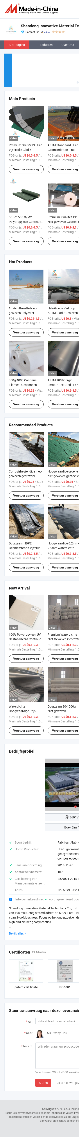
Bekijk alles (16, 933)
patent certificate (26, 987)
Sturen (43, 1083)
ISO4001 (65, 987)
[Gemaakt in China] (32, 8)
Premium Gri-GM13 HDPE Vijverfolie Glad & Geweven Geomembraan (26, 149)
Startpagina (17, 45)
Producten (45, 45)
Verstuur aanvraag (26, 169)
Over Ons (67, 45)
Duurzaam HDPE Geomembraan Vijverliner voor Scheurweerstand (26, 548)
